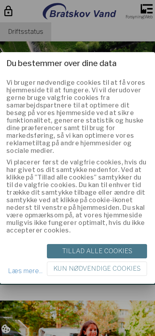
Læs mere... (25, 271)
